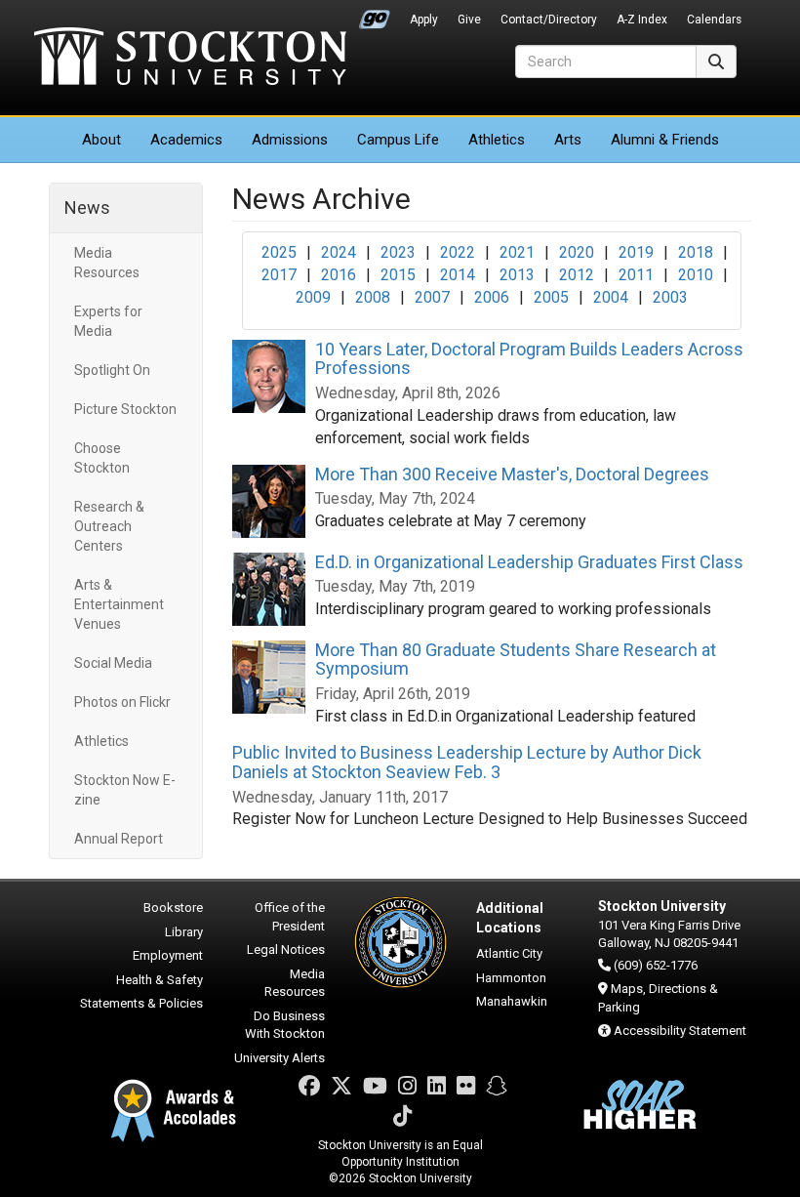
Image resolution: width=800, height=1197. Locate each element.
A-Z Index (642, 19)
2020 (576, 252)
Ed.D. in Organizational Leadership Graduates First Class (529, 562)
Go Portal (374, 14)
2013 (517, 275)
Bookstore (173, 907)
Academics (186, 139)
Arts (567, 139)
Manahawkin (511, 1001)
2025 (279, 252)
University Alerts (279, 1058)
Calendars (714, 19)
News (87, 207)
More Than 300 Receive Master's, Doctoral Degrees (512, 474)
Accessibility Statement (680, 1030)
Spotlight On (112, 370)
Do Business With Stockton (285, 1025)
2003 (670, 297)
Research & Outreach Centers (109, 526)
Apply (424, 19)
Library (184, 932)
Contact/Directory (548, 19)
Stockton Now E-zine (125, 789)
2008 (372, 297)
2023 (398, 252)
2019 (636, 252)
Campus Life (398, 139)
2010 (695, 275)
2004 (610, 297)
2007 (432, 297)
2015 (398, 275)
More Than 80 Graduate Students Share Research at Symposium (515, 660)
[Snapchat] (496, 1086)
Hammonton (511, 977)
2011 (636, 275)
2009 (313, 297)
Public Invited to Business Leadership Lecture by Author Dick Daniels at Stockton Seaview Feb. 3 (466, 762)
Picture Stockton (125, 409)
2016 (338, 275)
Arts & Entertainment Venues (119, 604)
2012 (576, 275)
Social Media (113, 663)
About (101, 139)
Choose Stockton (102, 457)
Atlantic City (509, 953)
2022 (457, 252)
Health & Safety (159, 979)
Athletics (496, 139)
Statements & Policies (141, 1003)
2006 (491, 297)
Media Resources (107, 262)
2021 (517, 252)
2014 (457, 275)
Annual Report (118, 838)
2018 (695, 252)
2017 (279, 275)
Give (469, 19)
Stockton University (190, 58)
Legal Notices (286, 949)
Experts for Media (108, 321)
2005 (551, 297)
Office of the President (290, 916)
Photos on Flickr (122, 702)
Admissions (290, 139)
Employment (168, 955)
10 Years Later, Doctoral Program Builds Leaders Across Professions (529, 359)
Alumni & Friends (665, 139)
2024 (338, 252)
